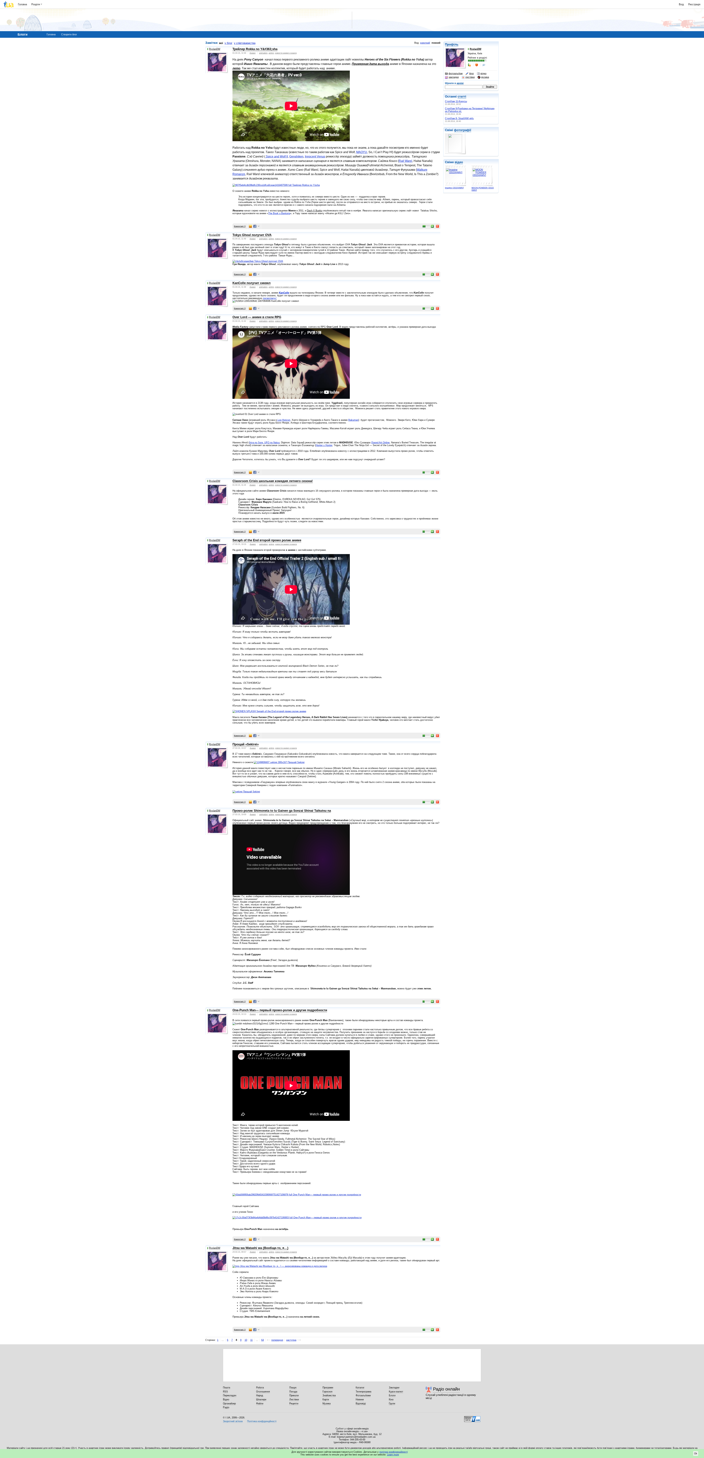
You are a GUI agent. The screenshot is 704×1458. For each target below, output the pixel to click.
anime (271, 53)
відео (483, 73)
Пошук (292, 1387)
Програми (327, 1387)
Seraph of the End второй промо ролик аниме (266, 540)
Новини (360, 1399)
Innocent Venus (315, 156)
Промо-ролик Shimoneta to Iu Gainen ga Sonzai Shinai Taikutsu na (281, 810)
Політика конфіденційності (261, 1421)
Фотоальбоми (363, 1395)
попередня (277, 1340)
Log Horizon (283, 420)
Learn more (393, 1454)
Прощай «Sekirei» (245, 744)
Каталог (360, 1387)
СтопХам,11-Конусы (456, 101)
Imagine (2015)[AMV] (454, 188)
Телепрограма (363, 1391)
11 (251, 1340)
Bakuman (353, 420)
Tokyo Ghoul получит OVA (252, 235)
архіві (460, 83)
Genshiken (296, 156)
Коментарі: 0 (239, 226)
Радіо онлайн (446, 1388)
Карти (325, 1399)
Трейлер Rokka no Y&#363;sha (254, 49)
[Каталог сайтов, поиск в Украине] (472, 1417)
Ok (695, 1453)
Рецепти (293, 1403)
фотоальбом (456, 73)
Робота (260, 1387)
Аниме (253, 53)
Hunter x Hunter (324, 445)
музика (485, 77)
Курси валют (396, 1391)
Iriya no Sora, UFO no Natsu (264, 442)
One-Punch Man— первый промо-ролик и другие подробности (279, 1010)
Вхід (681, 4)
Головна (22, 4)
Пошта (226, 1387)
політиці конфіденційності (393, 1451)
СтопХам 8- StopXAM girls (459, 118)
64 (262, 1340)
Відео (226, 1399)
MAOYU (361, 152)
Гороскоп (327, 1391)
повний (436, 42)
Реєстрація (694, 4)
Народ (259, 1395)
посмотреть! (269, 298)
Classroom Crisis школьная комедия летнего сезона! (272, 481)
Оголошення (263, 1391)
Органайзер (229, 1403)
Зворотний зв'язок (233, 1421)
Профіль (451, 44)
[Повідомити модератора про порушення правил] (437, 226)
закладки (454, 77)
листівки (470, 77)
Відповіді (361, 1403)
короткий (425, 42)
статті (462, 96)
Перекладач (229, 1395)
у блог (228, 43)
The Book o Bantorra (279, 213)
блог (471, 73)
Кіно (391, 1399)
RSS (225, 1391)
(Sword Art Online (380, 442)
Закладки (394, 1387)
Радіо (226, 1407)
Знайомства (329, 1395)
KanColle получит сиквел (251, 283)
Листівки (294, 1399)
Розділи (35, 4)
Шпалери (261, 1399)
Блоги (392, 1395)
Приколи (294, 1395)
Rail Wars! (405, 160)
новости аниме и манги (286, 53)
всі (221, 43)
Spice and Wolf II (276, 156)
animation (263, 53)
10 (246, 1340)
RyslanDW (214, 49)
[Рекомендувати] (432, 226)
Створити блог (69, 34)
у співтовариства (244, 43)
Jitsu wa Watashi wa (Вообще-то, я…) (260, 1248)
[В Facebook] (254, 226)
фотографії (462, 130)
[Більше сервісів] (258, 226)
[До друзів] (469, 64)
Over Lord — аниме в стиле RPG (256, 317)
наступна (291, 1340)
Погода (293, 1391)
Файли (259, 1403)
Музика (326, 1403)
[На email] (250, 226)
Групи (392, 1403)
